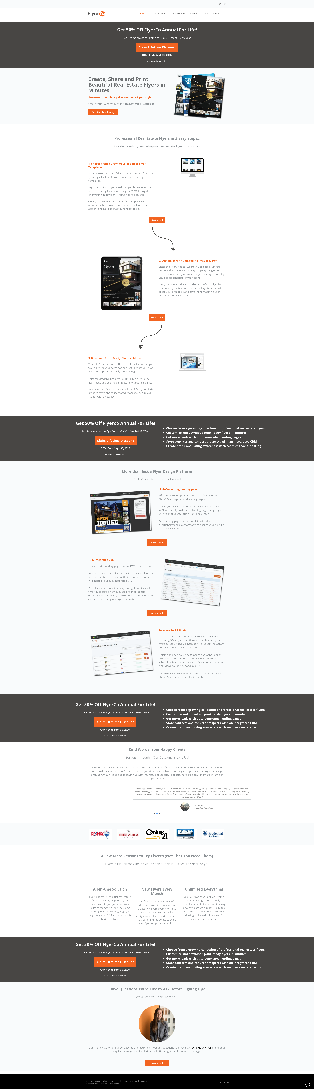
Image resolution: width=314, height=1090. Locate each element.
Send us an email (201, 1047)
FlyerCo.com (114, 1084)
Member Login (158, 14)
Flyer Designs (177, 14)
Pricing (194, 14)
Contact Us (143, 1081)
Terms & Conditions (129, 1081)
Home (143, 14)
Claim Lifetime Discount (157, 47)
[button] (154, 813)
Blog (205, 14)
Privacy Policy (114, 1081)
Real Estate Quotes (93, 1081)
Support (217, 14)
